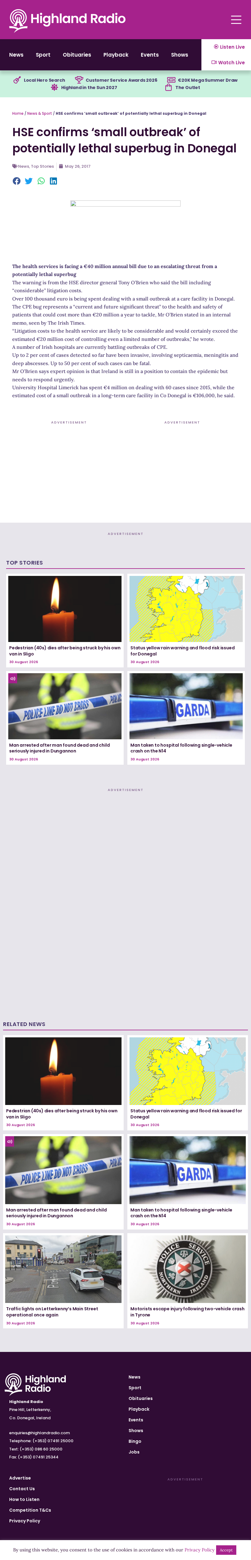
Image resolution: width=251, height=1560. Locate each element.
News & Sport (39, 113)
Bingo (135, 1441)
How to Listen (24, 1499)
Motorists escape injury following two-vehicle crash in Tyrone (187, 1312)
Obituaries (77, 55)
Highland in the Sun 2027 (89, 87)
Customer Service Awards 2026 (121, 80)
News (16, 55)
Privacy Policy (24, 1521)
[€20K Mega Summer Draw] (171, 80)
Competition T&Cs (30, 1510)
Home (18, 113)
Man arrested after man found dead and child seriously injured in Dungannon (59, 748)
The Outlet (187, 87)
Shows (179, 55)
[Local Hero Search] (17, 80)
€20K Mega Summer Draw (208, 80)
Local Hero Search (44, 80)
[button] (16, 182)
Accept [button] (226, 1550)
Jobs (134, 1452)
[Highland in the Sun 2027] (54, 87)
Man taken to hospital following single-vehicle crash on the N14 (181, 748)
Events (150, 55)
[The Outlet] (168, 87)
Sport (43, 55)
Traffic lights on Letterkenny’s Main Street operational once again (52, 1312)
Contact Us (22, 1489)
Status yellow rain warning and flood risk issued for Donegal (182, 651)
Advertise (20, 1478)
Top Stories (42, 166)
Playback (116, 55)
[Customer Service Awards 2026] (79, 80)
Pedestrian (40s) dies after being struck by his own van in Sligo (65, 651)
